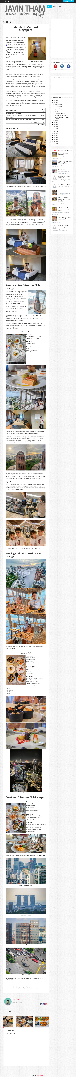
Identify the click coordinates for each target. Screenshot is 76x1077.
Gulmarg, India (61, 169)
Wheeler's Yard (58, 111)
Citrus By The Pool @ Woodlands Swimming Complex (63, 209)
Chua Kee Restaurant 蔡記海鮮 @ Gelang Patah (65, 162)
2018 (55, 124)
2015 (55, 130)
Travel (60, 7)
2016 (55, 128)
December (57, 104)
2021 (55, 102)
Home (49, 7)
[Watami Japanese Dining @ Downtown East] (17, 1021)
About (54, 7)
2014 (55, 131)
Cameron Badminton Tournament (63, 153)
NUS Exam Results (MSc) (64, 184)
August (57, 120)
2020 (55, 122)
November (57, 106)
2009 (55, 141)
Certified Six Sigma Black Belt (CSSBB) (64, 176)
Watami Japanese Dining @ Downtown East (64, 217)
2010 (55, 139)
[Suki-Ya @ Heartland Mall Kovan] (37, 1021)
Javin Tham (40, 1075)
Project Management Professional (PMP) (63, 226)
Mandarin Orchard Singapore (62, 115)
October (57, 108)
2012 (55, 135)
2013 (55, 133)
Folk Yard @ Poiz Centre (64, 191)
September (58, 110)
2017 (55, 126)
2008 (55, 143)
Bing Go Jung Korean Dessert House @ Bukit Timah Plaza (64, 199)
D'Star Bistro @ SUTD (60, 113)
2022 (55, 100)
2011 (55, 137)
